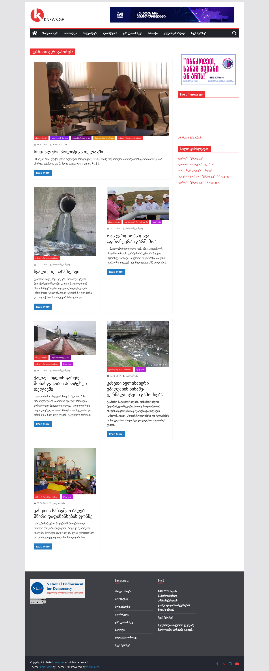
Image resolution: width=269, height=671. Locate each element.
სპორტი (153, 33)
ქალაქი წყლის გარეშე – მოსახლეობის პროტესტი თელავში (60, 383)
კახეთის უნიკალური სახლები (195, 170)
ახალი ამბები (50, 33)
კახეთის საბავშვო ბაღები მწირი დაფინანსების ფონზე (63, 513)
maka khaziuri (60, 144)
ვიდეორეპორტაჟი (174, 33)
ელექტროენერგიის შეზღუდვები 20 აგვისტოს (205, 176)
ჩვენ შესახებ (198, 33)
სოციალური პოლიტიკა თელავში (68, 152)
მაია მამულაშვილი (62, 264)
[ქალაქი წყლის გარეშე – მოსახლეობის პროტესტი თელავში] (65, 338)
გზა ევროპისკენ (132, 33)
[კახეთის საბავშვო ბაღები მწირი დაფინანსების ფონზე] (65, 471)
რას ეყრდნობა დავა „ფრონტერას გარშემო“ (131, 238)
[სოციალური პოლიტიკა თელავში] (101, 99)
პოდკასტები (90, 33)
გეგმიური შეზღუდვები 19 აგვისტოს (199, 182)
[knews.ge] (34, 33)
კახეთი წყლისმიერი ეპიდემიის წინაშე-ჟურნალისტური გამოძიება (135, 388)
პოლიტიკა (70, 33)
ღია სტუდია (110, 33)
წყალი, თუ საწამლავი (56, 271)
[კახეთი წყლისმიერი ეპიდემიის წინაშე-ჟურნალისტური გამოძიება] (138, 344)
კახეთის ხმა (132, 375)
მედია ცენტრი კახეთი (104, 138)
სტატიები (157, 222)
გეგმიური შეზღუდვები (191, 158)
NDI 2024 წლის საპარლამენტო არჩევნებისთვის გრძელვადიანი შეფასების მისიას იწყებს (174, 600)
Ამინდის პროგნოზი (190, 137)
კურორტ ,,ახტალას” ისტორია (196, 164)
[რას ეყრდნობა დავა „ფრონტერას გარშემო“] (138, 203)
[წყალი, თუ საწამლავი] (65, 221)
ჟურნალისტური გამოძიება (129, 138)
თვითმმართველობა (81, 138)
